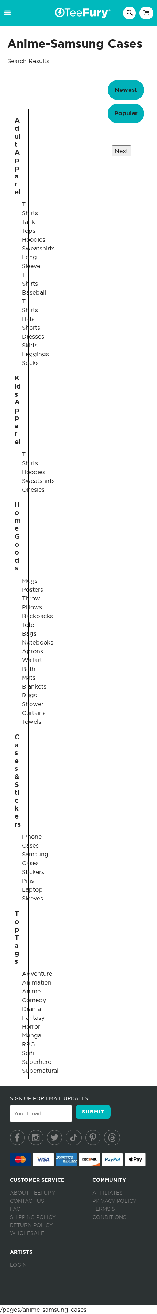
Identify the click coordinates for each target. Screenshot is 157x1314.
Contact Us (27, 1201)
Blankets (34, 686)
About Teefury (32, 1193)
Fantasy (33, 1017)
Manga (31, 1035)
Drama (31, 1008)
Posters (32, 589)
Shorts (31, 327)
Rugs (29, 695)
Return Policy (31, 1225)
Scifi (28, 1053)
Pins (28, 880)
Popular (126, 113)
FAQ (15, 1209)
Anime (31, 991)
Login (18, 1265)
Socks (30, 363)
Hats (28, 318)
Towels (31, 721)
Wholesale (27, 1233)
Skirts (30, 345)
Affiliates (107, 1193)
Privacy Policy (114, 1201)
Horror (31, 1026)
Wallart (32, 660)
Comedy (34, 1000)
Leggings (35, 354)
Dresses (33, 336)
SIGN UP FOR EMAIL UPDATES (49, 1098)
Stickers (33, 872)
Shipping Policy (33, 1217)
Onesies (33, 489)
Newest (126, 90)
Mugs (30, 580)
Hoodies (33, 239)
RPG (28, 1044)
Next (121, 151)
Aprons (32, 651)
